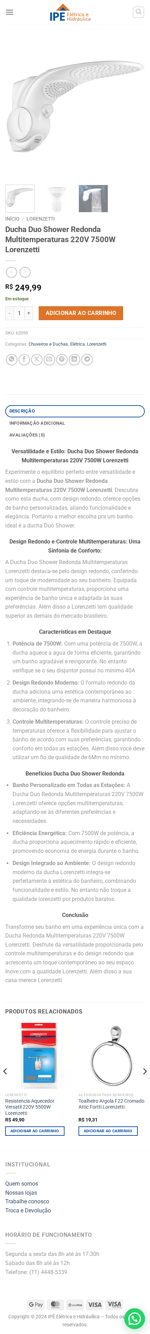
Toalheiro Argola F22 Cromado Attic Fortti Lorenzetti (111, 1104)
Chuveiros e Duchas (48, 344)
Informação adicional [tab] (37, 423)
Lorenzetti (41, 219)
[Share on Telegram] (87, 359)
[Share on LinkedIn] (74, 359)
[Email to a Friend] (49, 359)
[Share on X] (37, 359)
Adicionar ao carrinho (81, 313)
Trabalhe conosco (27, 1201)
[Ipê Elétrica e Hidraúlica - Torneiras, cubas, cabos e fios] (70, 12)
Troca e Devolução (28, 1210)
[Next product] (11, 272)
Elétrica (77, 344)
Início (12, 219)
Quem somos (21, 1183)
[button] (9, 12)
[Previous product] (25, 272)
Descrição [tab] (22, 411)
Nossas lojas (21, 1192)
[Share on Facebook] (24, 359)
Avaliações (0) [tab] (27, 435)
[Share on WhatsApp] (11, 359)
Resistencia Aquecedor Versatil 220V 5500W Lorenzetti (29, 1107)
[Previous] (16, 108)
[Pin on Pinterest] (62, 359)
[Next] (133, 108)
